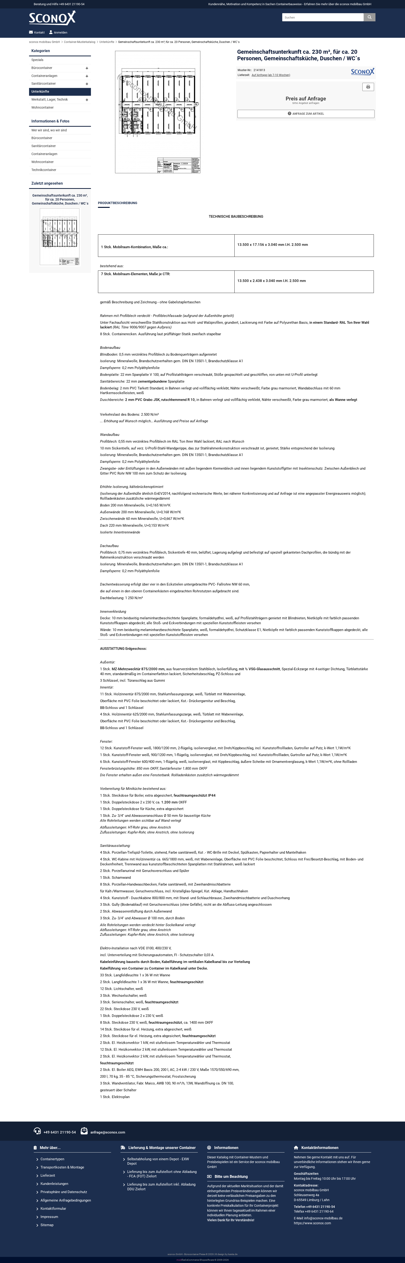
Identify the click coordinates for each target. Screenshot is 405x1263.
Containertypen (52, 1159)
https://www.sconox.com (312, 1223)
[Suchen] (369, 17)
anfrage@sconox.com (107, 1132)
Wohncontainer (42, 108)
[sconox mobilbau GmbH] (363, 74)
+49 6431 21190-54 (59, 1132)
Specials (37, 60)
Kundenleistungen (54, 1184)
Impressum (49, 1217)
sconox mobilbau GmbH (355, 4)
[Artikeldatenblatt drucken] (368, 87)
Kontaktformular (53, 1208)
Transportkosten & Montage (62, 1167)
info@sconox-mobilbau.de (323, 1218)
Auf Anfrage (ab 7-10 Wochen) (271, 75)
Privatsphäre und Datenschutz (64, 1192)
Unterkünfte (40, 92)
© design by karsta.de (226, 1254)
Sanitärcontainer (43, 84)
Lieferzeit (48, 1175)
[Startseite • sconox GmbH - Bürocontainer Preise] (52, 17)
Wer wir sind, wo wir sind (49, 130)
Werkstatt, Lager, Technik (49, 100)
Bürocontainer (41, 68)
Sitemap (47, 1225)
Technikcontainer (43, 170)
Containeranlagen (44, 76)
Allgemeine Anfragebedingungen (66, 1200)
